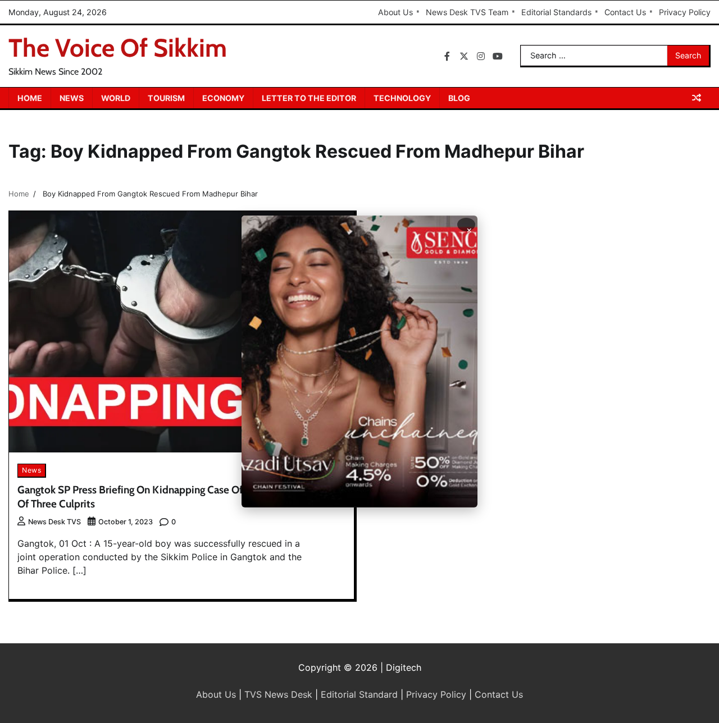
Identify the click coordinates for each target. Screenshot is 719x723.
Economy (223, 98)
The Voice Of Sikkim (117, 48)
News (72, 98)
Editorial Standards (556, 12)
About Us (395, 12)
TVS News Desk (278, 694)
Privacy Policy (685, 12)
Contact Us (625, 12)
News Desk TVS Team (467, 12)
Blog (459, 98)
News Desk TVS (54, 522)
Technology (402, 98)
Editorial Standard (359, 694)
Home (29, 98)
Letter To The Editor (309, 98)
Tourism (166, 98)
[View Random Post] (696, 97)
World (115, 98)
